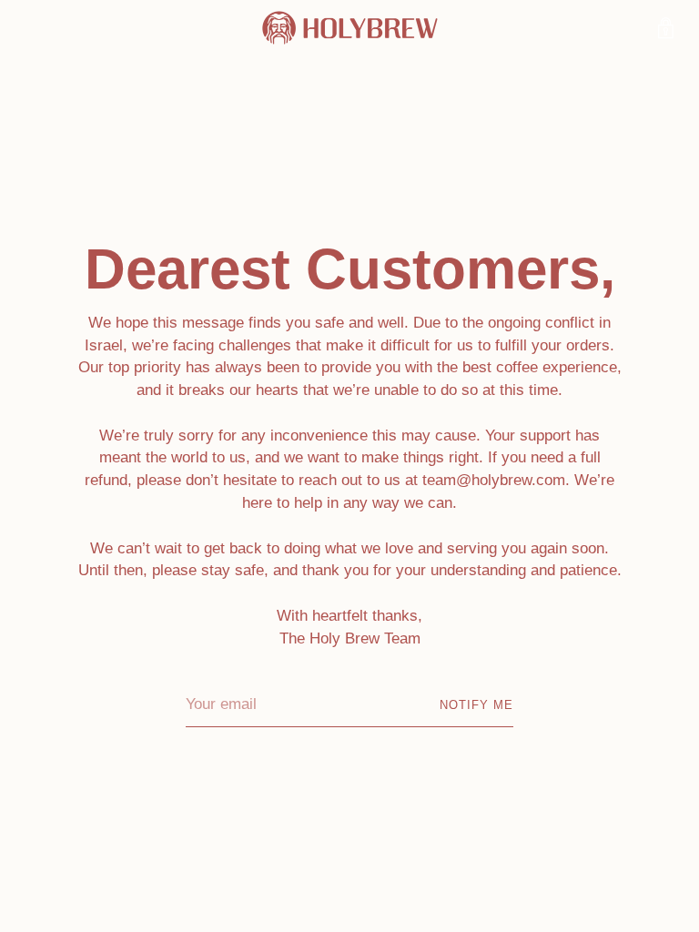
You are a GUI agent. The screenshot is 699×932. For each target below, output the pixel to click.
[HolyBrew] (349, 28)
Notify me (476, 705)
